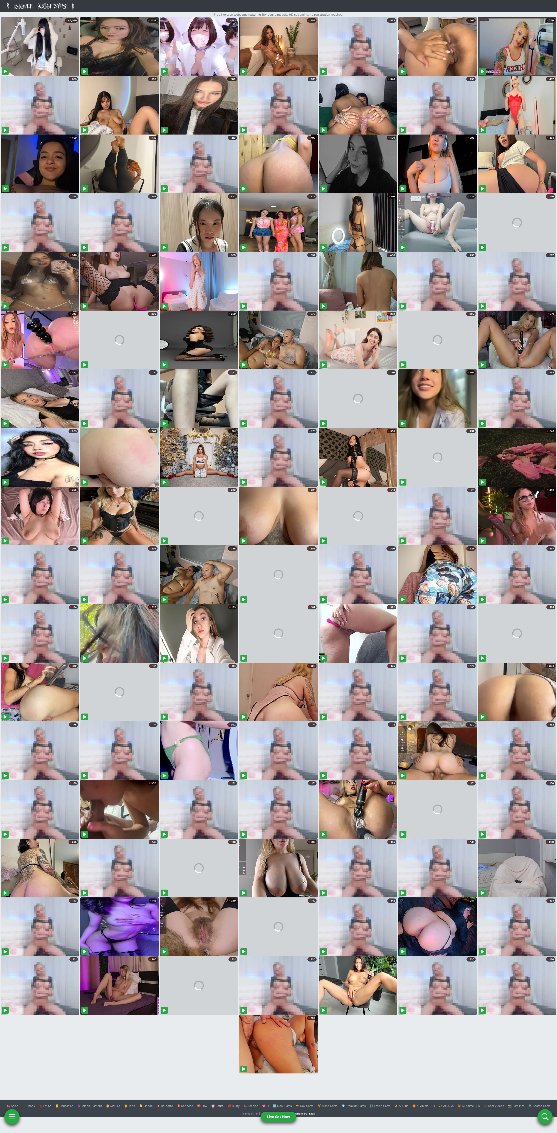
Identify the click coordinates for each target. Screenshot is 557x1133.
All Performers (299, 1113)
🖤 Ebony (28, 1106)
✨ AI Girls (401, 1106)
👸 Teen (129, 1106)
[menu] (12, 1116)
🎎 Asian (12, 1106)
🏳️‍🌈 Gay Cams (305, 1106)
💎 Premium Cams (353, 1106)
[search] (545, 1116)
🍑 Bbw (202, 1106)
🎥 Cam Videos (494, 1106)
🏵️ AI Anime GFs (423, 1106)
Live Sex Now (278, 1117)
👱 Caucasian (64, 1106)
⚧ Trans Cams (327, 1106)
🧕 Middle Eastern (89, 1106)
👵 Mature (113, 1106)
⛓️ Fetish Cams (380, 1106)
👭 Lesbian (250, 1106)
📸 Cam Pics (516, 1106)
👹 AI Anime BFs (469, 1106)
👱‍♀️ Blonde (146, 1106)
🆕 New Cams (282, 1106)
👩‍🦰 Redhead (185, 1106)
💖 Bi (265, 1106)
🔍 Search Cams (539, 1106)
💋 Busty (234, 1106)
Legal (312, 1113)
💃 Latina (45, 1106)
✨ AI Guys (446, 1106)
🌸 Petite (217, 1106)
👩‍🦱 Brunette (165, 1106)
